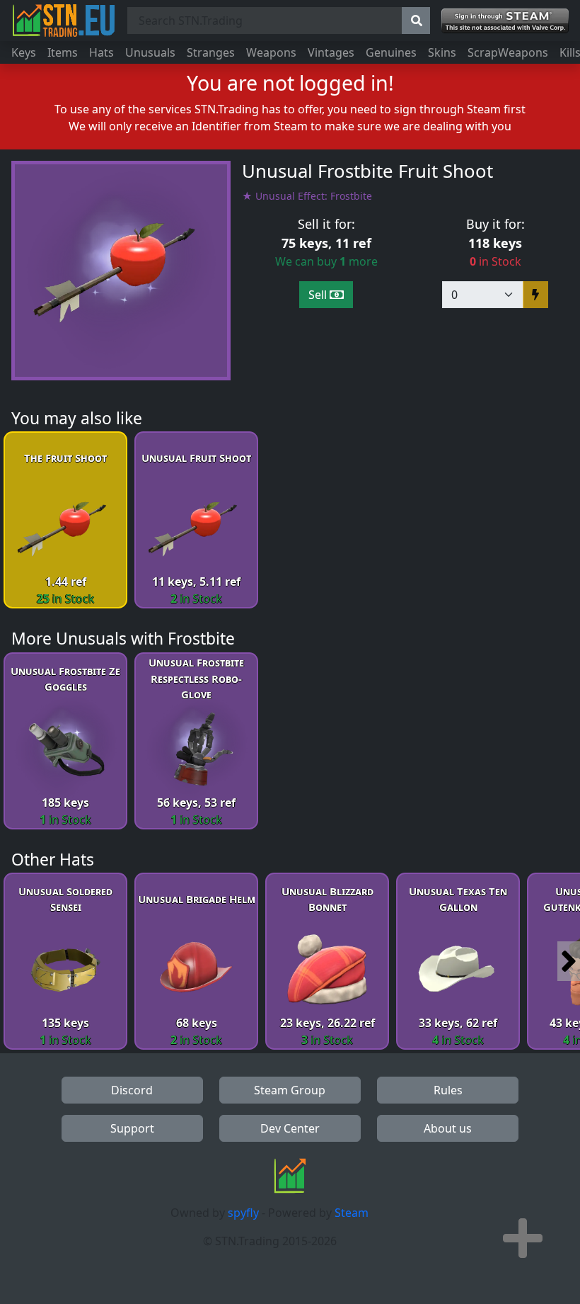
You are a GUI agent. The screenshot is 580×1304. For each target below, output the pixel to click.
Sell (319, 294)
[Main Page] (63, 20)
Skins (442, 52)
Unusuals (150, 52)
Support (132, 1128)
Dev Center (290, 1128)
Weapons (271, 52)
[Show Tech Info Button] (523, 1238)
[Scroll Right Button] (568, 961)
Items (62, 52)
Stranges (211, 52)
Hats (101, 52)
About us (448, 1128)
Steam (352, 1212)
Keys (23, 52)
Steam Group (289, 1090)
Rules (448, 1090)
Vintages (331, 52)
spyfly (243, 1212)
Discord (132, 1090)
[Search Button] (416, 20)
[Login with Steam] (505, 20)
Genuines (391, 52)
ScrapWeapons (508, 52)
